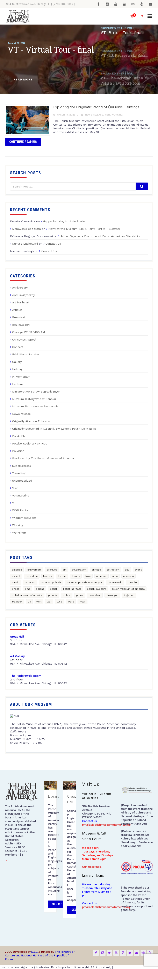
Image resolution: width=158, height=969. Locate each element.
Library (53, 797)
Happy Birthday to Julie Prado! (64, 221)
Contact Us (53, 243)
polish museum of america (128, 588)
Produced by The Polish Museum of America (43, 458)
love (88, 576)
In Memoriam (21, 376)
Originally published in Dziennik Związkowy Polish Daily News (54, 428)
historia (47, 576)
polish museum (96, 588)
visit (38, 601)
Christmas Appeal (24, 339)
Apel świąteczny (23, 295)
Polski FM (19, 436)
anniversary (34, 569)
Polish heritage (72, 588)
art (64, 569)
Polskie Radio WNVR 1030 (30, 443)
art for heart (20, 302)
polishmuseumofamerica (27, 595)
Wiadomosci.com (24, 517)
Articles (17, 309)
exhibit (16, 576)
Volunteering (20, 495)
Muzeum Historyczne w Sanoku (34, 399)
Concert (17, 347)
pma (27, 588)
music (15, 582)
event (138, 569)
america (17, 569)
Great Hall (71, 799)
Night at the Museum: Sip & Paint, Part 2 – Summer (84, 228)
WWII (82, 601)
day (127, 569)
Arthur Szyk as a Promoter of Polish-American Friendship (100, 236)
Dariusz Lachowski (25, 243)
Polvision (18, 451)
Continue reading (23, 141)
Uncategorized (22, 480)
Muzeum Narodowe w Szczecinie (35, 406)
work (71, 601)
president (95, 595)
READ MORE (23, 79)
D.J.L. (34, 952)
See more (59, 904)
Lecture (17, 384)
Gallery (17, 361)
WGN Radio (20, 510)
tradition (17, 601)
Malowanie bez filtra (26, 228)
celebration (79, 569)
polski (67, 595)
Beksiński (18, 317)
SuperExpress (21, 465)
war (49, 601)
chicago (96, 569)
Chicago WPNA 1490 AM (28, 332)
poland (40, 588)
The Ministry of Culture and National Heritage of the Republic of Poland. (40, 955)
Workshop (19, 532)
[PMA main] (17, 16)
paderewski (115, 582)
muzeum (30, 582)
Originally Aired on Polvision (31, 421)
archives (52, 569)
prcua (79, 595)
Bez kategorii (21, 324)
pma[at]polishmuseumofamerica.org (106, 825)
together (129, 595)
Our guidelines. (91, 867)
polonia (52, 595)
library (76, 576)
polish (54, 588)
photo (15, 588)
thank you (112, 595)
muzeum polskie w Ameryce (84, 582)
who (59, 601)
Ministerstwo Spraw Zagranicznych (36, 391)
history (62, 576)
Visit (107, 114)
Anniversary (20, 287)
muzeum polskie (51, 582)
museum (128, 576)
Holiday (17, 369)
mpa (115, 576)
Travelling (18, 473)
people (132, 582)
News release (94, 114)
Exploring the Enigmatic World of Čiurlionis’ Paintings (96, 107)
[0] (130, 16)
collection (113, 569)
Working (117, 114)
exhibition (32, 576)
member (101, 576)
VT (14, 503)
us (29, 601)
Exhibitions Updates (26, 354)
